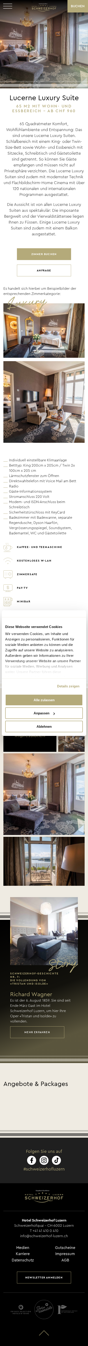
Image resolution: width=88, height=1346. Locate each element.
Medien (22, 1248)
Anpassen (41, 713)
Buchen (78, 6)
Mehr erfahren (37, 1032)
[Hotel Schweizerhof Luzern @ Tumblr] (56, 1160)
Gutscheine (65, 1248)
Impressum (65, 1254)
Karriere (23, 1254)
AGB (65, 1260)
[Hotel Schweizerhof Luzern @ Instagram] (44, 1160)
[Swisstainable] (44, 1309)
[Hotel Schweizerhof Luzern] (44, 7)
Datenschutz (23, 1260)
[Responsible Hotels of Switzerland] (67, 1309)
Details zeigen (68, 686)
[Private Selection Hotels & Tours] (21, 1309)
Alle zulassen (44, 700)
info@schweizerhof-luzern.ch (44, 1236)
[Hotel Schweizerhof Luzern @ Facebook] (31, 1160)
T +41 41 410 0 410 (44, 1231)
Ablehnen (44, 726)
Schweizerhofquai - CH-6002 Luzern (44, 1225)
